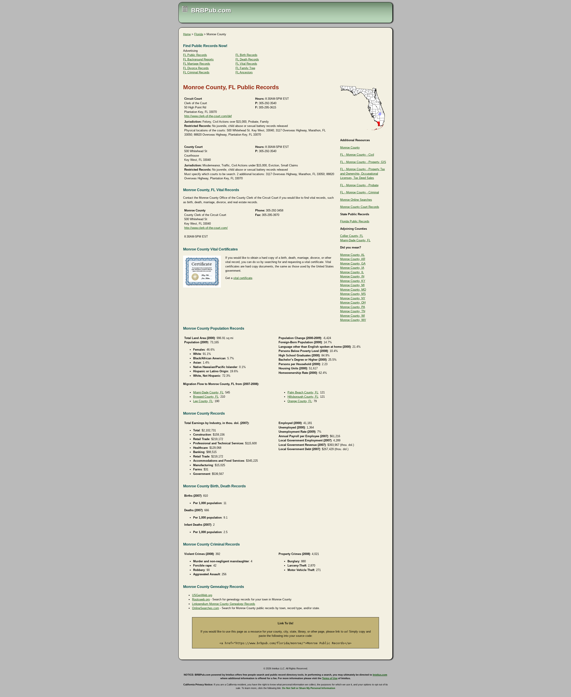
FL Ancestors (244, 72)
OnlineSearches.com (205, 608)
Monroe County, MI (352, 285)
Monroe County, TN (352, 311)
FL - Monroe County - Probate (359, 185)
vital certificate (242, 278)
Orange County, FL (300, 401)
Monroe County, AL (352, 254)
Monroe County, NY (352, 298)
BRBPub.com (211, 10)
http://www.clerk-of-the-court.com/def (208, 116)
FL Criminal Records (196, 72)
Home (187, 34)
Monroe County (350, 147)
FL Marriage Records (196, 63)
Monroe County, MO (353, 289)
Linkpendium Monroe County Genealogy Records (223, 604)
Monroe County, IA (352, 267)
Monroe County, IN (352, 276)
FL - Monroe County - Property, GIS (363, 162)
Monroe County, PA (352, 307)
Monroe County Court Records (359, 207)
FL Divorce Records (196, 68)
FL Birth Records (246, 55)
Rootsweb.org (201, 599)
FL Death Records (247, 59)
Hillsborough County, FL (303, 396)
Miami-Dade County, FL (355, 240)
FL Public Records (195, 55)
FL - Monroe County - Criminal (359, 192)
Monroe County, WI (352, 315)
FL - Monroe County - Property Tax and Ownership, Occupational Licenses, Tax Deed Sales (362, 174)
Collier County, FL (351, 236)
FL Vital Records (246, 63)
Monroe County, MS (353, 294)
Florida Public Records (354, 221)
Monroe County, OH (353, 302)
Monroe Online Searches (356, 199)
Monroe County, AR (352, 259)
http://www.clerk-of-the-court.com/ (206, 228)
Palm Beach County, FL (303, 392)
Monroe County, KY (352, 281)
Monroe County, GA (353, 263)
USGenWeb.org (202, 595)
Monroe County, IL (352, 272)
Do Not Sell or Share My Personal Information (308, 688)
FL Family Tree (245, 68)
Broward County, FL (206, 396)
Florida (198, 34)
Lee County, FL (203, 401)
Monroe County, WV (353, 320)
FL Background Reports (198, 59)
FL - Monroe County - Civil (357, 154)
